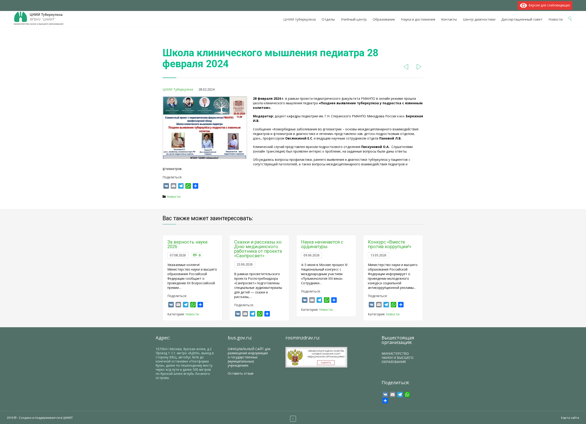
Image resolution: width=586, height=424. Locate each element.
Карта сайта (570, 418)
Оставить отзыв (240, 373)
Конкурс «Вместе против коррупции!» (389, 244)
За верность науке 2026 (187, 244)
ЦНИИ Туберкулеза (178, 89)
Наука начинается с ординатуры (322, 244)
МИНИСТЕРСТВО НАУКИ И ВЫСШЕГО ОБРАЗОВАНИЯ (397, 357)
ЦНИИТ (68, 418)
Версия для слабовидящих (548, 5)
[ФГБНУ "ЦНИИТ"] (41, 18)
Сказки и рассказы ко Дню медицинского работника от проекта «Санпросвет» (258, 248)
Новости (173, 196)
